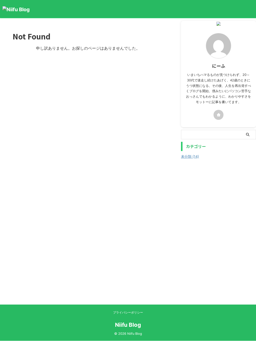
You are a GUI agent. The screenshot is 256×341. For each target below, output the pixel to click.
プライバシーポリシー (128, 312)
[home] (219, 115)
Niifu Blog (128, 325)
